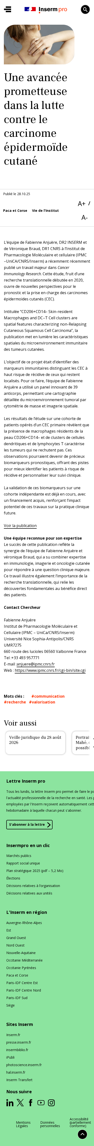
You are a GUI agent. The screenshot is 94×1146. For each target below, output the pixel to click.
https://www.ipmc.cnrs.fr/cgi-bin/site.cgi (50, 670)
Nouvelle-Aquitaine (21, 952)
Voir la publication (20, 525)
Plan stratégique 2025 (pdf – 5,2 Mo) (34, 870)
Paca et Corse (17, 975)
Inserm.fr (13, 1034)
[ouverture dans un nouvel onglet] (9, 1102)
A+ (82, 203)
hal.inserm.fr (15, 1072)
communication (49, 696)
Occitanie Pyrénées (21, 967)
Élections (13, 878)
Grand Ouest (16, 937)
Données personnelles (50, 1124)
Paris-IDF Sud (16, 997)
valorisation (43, 702)
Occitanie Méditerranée (24, 960)
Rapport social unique (23, 863)
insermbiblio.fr (17, 1049)
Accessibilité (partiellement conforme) (80, 1122)
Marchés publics (18, 855)
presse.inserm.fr (18, 1042)
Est (8, 930)
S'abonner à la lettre (27, 824)
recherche (16, 702)
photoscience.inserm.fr (24, 1064)
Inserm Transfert (19, 1079)
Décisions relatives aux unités (29, 893)
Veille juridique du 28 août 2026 (35, 740)
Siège (10, 1005)
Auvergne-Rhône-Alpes (24, 922)
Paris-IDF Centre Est (22, 982)
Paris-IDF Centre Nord (23, 990)
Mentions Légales (23, 1124)
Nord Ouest (15, 945)
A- (84, 217)
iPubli (10, 1057)
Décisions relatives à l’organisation (33, 885)
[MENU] (7, 9)
